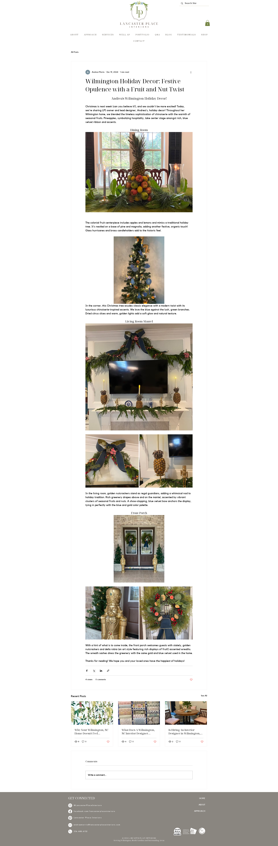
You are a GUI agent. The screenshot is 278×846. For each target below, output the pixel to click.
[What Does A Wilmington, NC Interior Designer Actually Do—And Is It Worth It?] (139, 713)
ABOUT (202, 805)
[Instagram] (70, 805)
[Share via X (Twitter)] (94, 670)
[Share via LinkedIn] (101, 670)
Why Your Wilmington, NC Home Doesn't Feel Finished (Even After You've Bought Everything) (92, 731)
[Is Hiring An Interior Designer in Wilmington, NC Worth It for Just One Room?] (186, 713)
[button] (207, 23)
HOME (202, 798)
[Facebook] (70, 811)
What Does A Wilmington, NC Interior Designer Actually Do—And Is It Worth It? (138, 731)
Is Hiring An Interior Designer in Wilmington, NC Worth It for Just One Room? (184, 731)
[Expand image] (112, 461)
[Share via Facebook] (86, 670)
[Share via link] (108, 670)
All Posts (74, 52)
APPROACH (199, 811)
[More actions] (191, 72)
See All (204, 696)
